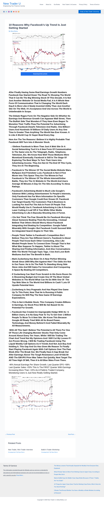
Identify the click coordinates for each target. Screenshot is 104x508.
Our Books (57, 4)
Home (41, 4)
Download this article (40, 74)
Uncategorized (12, 452)
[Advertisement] (38, 84)
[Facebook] (4, 11)
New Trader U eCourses (69, 4)
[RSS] (18, 11)
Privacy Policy (83, 4)
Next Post (71, 434)
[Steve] (16, 11)
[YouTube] (13, 11)
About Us (48, 4)
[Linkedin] (11, 11)
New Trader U (12, 3)
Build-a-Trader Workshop (50, 450)
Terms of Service (94, 4)
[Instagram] (9, 11)
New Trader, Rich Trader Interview (20, 450)
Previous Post (10, 434)
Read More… (20, 475)
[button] (89, 11)
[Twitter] (6, 11)
